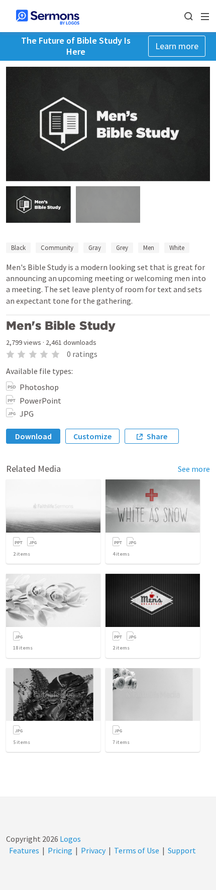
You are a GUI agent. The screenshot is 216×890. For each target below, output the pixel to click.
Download (33, 436)
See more (194, 469)
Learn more (176, 46)
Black (18, 247)
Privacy (93, 850)
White (176, 247)
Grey (122, 247)
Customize (92, 436)
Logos (69, 839)
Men (148, 247)
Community (57, 247)
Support (182, 850)
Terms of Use (136, 850)
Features (24, 850)
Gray (94, 247)
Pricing (60, 850)
